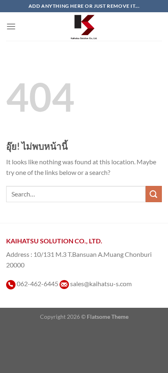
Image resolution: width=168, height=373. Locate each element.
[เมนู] (11, 26)
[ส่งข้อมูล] (154, 194)
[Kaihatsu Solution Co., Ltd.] (84, 26)
